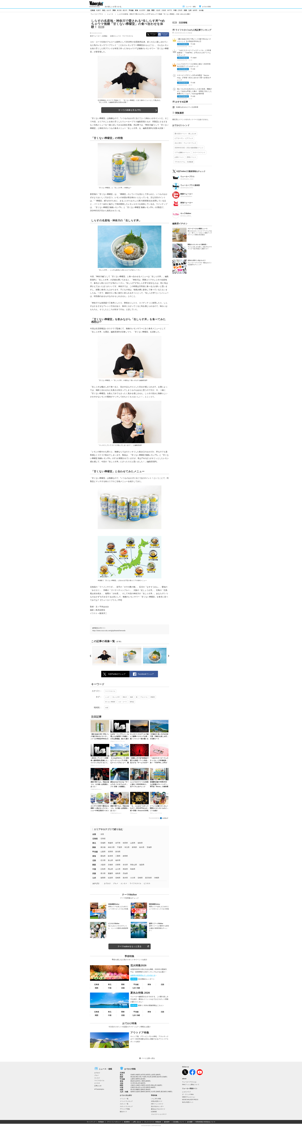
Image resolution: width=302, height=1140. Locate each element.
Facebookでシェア (165, 34)
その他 (201, 10)
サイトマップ (91, 1122)
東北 (103, 10)
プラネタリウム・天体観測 (184, 162)
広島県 (180, 10)
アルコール (143, 697)
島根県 (132, 869)
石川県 (103, 860)
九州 (189, 10)
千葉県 (119, 847)
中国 (174, 10)
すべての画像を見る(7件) (129, 110)
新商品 (132, 702)
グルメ (115, 883)
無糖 (131, 697)
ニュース (110, 14)
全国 (106, 707)
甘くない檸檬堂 (110, 702)
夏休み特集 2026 (140, 992)
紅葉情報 (154, 1111)
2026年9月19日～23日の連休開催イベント (189, 148)
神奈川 (125, 697)
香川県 (103, 873)
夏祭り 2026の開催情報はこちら (146, 1005)
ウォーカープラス (97, 14)
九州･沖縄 (136, 988)
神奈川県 (111, 847)
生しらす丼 (116, 697)
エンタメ (124, 883)
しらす (107, 697)
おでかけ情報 (206, 6)
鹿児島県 (148, 878)
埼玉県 (126, 847)
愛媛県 (110, 873)
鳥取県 (125, 869)
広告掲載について (178, 1122)
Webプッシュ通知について (190, 1084)
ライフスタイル (127, 36)
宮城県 (103, 843)
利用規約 (101, 1122)
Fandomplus (100, 1089)
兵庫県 (117, 865)
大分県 (132, 878)
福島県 (140, 843)
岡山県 (110, 869)
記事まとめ (97, 1086)
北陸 (148, 10)
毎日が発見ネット (187, 1102)
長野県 (110, 852)
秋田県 (125, 843)
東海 (136, 10)
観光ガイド (123, 1111)
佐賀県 (110, 878)
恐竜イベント (191, 157)
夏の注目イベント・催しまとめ (185, 133)
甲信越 (131, 10)
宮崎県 (140, 878)
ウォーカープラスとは (189, 1082)
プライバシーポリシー (114, 1122)
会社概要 (190, 1122)
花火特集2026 (138, 965)
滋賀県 (141, 865)
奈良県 (125, 865)
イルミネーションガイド (159, 1114)
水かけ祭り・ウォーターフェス (185, 143)
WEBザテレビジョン (188, 1097)
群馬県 (134, 847)
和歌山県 (133, 865)
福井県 (117, 860)
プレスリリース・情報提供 (152, 1122)
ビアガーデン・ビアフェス (184, 138)
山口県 (117, 869)
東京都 (119, 10)
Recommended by (154, 818)
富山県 (110, 860)
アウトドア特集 (139, 1032)
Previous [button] (91, 656)
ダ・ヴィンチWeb (188, 1094)
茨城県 (149, 847)
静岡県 (125, 856)
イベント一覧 (124, 1098)
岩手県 (117, 843)
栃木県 (141, 847)
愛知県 (103, 856)
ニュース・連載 (191, 6)
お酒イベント (179, 157)
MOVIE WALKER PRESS (190, 1099)
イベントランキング (126, 1101)
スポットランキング (126, 1106)
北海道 (92, 10)
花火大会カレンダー (157, 1106)
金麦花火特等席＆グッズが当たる (142, 975)
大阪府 (158, 10)
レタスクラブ (186, 1092)
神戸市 (169, 10)
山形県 (132, 843)
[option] (104, 655)
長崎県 (117, 878)
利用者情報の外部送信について (205, 1122)
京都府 (163, 10)
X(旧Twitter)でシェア (153, 34)
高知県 (125, 873)
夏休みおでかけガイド (158, 1109)
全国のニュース (115, 36)
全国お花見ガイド (156, 1101)
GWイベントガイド (157, 1104)
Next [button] (168, 656)
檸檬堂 (153, 697)
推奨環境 (127, 1122)
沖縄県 (156, 878)
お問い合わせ (137, 1122)
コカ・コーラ (122, 702)
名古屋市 (142, 10)
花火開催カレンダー (142, 979)
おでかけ (107, 883)
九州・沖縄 (124, 1092)
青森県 (110, 843)
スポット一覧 (124, 1104)
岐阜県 (110, 856)
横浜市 (125, 10)
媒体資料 (167, 1122)
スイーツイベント (199, 152)
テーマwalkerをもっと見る (129, 946)
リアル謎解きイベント (182, 152)
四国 (185, 10)
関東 (114, 10)
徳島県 (117, 873)
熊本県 (125, 878)
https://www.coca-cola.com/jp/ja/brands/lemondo (108, 630)
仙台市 (109, 10)
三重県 (117, 856)
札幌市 (98, 10)
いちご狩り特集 (156, 1098)
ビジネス (147, 883)
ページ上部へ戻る (148, 1058)
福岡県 (195, 10)
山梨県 (103, 852)
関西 (153, 10)
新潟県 (117, 852)
